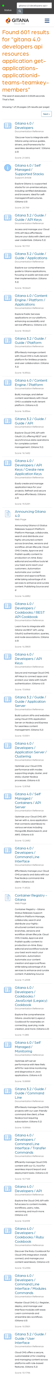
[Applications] (7, 255)
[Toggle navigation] (47, 20)
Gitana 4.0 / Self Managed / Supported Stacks (29, 169)
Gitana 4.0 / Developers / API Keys (28, 658)
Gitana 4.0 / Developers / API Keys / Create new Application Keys (29, 467)
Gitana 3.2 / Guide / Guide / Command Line (30, 1093)
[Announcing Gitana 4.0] (7, 512)
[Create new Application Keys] (7, 462)
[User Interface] (7, 1335)
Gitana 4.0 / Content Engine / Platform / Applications (31, 299)
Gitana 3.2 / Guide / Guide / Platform (30, 340)
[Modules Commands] (7, 1277)
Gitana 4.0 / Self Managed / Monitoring (28, 1046)
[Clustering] (7, 744)
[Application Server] (7, 698)
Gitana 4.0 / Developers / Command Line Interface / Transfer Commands (30, 1144)
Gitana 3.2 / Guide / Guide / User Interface (30, 1338)
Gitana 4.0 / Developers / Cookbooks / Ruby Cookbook (29, 1235)
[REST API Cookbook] (7, 605)
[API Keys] (7, 216)
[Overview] (7, 124)
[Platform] (7, 339)
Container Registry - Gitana (31, 897)
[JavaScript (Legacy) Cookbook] (7, 989)
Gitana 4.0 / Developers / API (28, 1188)
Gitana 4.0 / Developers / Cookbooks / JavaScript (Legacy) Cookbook (31, 996)
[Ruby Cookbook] (7, 1229)
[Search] (20, 11)
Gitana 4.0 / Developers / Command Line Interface (27, 854)
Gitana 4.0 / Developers (24, 125)
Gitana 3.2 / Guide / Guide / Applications (31, 255)
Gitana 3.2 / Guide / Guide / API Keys (30, 217)
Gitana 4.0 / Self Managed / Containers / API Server (28, 800)
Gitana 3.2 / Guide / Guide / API (30, 420)
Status (8, 10)
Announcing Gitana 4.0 (30, 513)
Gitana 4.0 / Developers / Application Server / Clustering (31, 749)
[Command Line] (7, 1090)
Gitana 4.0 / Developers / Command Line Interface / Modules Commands (30, 1284)
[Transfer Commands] (7, 1136)
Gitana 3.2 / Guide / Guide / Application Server (30, 701)
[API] (7, 420)
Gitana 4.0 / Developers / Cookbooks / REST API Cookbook (30, 610)
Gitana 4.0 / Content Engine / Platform (31, 382)
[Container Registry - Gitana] (7, 896)
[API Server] (7, 795)
